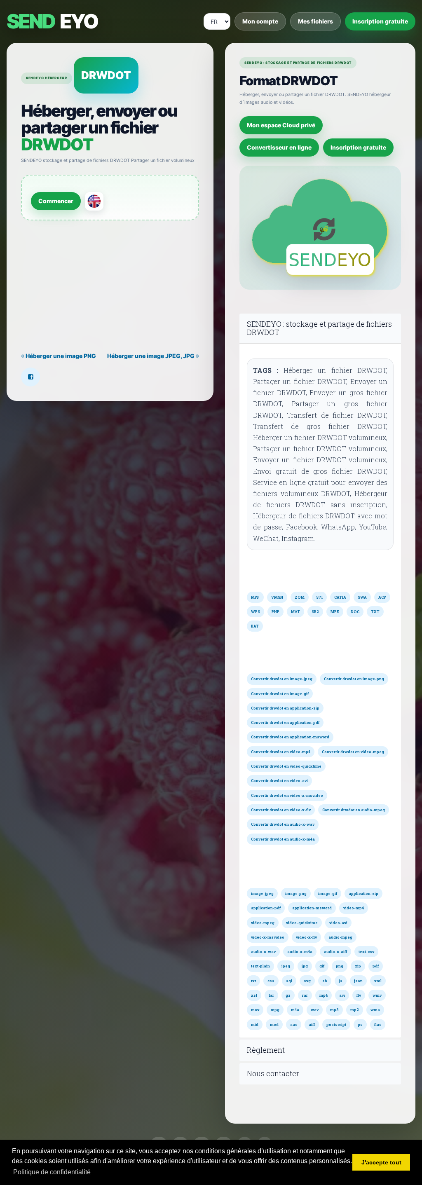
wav (315, 1009)
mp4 (323, 995)
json (358, 981)
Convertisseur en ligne (279, 147)
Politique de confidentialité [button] (52, 1172)
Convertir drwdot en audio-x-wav (282, 824)
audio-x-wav (263, 951)
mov (255, 1009)
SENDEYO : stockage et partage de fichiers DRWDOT (319, 328)
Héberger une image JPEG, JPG (151, 355)
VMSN (277, 597)
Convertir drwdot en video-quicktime (286, 766)
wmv (377, 995)
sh (324, 981)
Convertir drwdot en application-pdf (285, 722)
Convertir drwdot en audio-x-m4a (283, 839)
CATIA (340, 597)
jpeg (285, 966)
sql (289, 981)
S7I (319, 597)
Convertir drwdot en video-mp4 (280, 751)
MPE (335, 611)
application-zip (363, 893)
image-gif (327, 893)
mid (254, 1024)
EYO (52, 21)
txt (253, 981)
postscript (336, 1024)
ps (360, 1024)
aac (293, 1024)
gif (321, 966)
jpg (305, 966)
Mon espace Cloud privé (281, 125)
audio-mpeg (340, 937)
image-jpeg (262, 893)
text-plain (260, 966)
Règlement (266, 1050)
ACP (382, 597)
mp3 (334, 1009)
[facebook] (30, 377)
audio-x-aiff (335, 951)
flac (377, 1024)
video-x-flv (306, 937)
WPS (255, 611)
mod (274, 1024)
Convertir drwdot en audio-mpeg (353, 810)
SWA (362, 597)
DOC (355, 611)
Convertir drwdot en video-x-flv (281, 810)
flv (358, 995)
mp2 (354, 1009)
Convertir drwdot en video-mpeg (353, 751)
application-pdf (266, 908)
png (339, 966)
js (340, 981)
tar (271, 995)
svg (307, 981)
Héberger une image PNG (60, 355)
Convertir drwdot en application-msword (290, 737)
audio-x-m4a (299, 951)
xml (378, 981)
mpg (275, 1009)
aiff (312, 1024)
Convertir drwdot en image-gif (280, 693)
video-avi (338, 922)
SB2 (315, 611)
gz (288, 995)
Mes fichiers (315, 21)
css (270, 981)
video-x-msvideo (267, 937)
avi (342, 995)
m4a (295, 1009)
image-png (296, 893)
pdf (376, 966)
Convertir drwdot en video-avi (279, 780)
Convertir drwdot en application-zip (285, 708)
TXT (375, 611)
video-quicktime (302, 922)
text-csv (366, 951)
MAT (295, 611)
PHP (275, 611)
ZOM (300, 597)
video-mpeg (262, 922)
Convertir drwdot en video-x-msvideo (287, 795)
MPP (255, 597)
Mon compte (260, 21)
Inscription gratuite (380, 21)
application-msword (312, 908)
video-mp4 (353, 908)
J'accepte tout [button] (381, 1162)
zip (358, 966)
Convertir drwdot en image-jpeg (281, 679)
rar (305, 995)
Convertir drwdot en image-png (354, 679)
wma (375, 1009)
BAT (255, 626)
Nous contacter (273, 1074)
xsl (254, 995)
